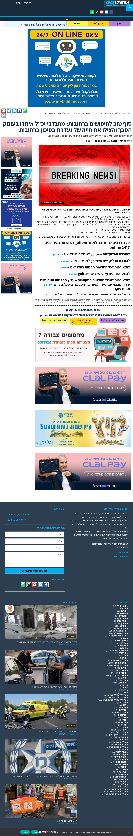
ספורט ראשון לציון (117, 734)
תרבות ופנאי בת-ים (117, 789)
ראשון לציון (98, 23)
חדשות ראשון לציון (117, 665)
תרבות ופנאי (120, 786)
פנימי (123, 749)
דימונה (122, 647)
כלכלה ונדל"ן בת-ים (116, 694)
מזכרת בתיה (120, 712)
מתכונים (122, 714)
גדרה (123, 643)
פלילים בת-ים (119, 742)
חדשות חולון (120, 662)
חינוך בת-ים (120, 670)
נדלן (124, 719)
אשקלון (122, 615)
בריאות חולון (120, 633)
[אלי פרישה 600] (16, 198)
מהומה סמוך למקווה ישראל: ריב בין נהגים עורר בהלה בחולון (54, 686)
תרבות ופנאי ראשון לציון (115, 793)
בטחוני (122, 625)
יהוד (124, 687)
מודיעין (122, 709)
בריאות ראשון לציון (117, 635)
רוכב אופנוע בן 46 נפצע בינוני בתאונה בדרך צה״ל (58, 731)
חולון (119, 23)
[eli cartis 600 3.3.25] (16, 166)
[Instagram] (97, 12)
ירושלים (122, 690)
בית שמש (121, 628)
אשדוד (123, 613)
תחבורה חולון (120, 779)
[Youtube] (102, 12)
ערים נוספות (29, 24)
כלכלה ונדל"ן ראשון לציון (114, 699)
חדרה (123, 655)
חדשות (122, 657)
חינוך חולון (121, 672)
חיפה (123, 677)
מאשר (34, 832)
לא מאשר (25, 832)
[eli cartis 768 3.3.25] (83, 403)
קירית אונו (121, 754)
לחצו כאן (57, 254)
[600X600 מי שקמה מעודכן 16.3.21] (66, 105)
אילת (123, 610)
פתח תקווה (121, 751)
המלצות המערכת (118, 650)
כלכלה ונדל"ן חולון (117, 697)
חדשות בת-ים (119, 660)
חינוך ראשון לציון (118, 675)
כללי (124, 702)
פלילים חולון (120, 744)
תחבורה (122, 774)
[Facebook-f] (111, 12)
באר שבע (121, 620)
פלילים (122, 739)
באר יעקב (60, 24)
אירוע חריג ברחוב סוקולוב (67, 820)
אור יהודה (121, 605)
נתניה (123, 724)
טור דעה (122, 682)
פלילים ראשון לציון (117, 746)
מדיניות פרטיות (121, 556)
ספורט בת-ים (120, 729)
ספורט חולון (120, 732)
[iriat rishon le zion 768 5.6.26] (83, 446)
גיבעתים (122, 645)
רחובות (40, 24)
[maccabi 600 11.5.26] (16, 229)
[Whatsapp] (92, 12)
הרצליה (122, 652)
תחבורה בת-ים (119, 776)
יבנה (124, 685)
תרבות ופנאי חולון (117, 791)
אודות (18, 2)
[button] (129, 7)
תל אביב (122, 784)
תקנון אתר (123, 552)
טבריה (123, 680)
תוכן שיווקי (121, 771)
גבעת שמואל (120, 640)
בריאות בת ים (119, 630)
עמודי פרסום (120, 737)
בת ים (77, 23)
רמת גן (122, 769)
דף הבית (27, 2)
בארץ (129, 113)
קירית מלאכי (120, 756)
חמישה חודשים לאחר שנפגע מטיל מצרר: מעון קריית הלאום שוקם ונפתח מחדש (46, 642)
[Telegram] (106, 12)
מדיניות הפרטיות (47, 831)
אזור (124, 608)
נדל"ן (123, 717)
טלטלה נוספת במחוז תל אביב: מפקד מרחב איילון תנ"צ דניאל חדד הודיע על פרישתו (44, 776)
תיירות (123, 781)
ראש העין (121, 759)
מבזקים (122, 707)
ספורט (123, 727)
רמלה (123, 766)
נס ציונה (50, 24)
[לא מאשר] (129, 832)
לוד (124, 704)
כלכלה (123, 692)
